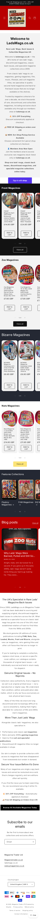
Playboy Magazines (7, 503)
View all (20, 250)
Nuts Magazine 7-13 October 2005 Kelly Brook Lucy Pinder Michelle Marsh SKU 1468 (9, 434)
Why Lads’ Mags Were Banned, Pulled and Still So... (19, 554)
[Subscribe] (33, 841)
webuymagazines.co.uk (14, 866)
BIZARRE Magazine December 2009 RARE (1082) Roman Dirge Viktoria (26, 367)
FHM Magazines (25, 502)
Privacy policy (18, 907)
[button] (4, 17)
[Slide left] (15, 243)
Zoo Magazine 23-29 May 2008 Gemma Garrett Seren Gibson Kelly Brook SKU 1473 (9, 291)
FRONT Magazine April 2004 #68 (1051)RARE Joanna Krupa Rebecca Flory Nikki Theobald (26, 216)
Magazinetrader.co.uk (13, 860)
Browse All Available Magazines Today (20, 808)
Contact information (21, 914)
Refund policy (29, 907)
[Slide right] (24, 243)
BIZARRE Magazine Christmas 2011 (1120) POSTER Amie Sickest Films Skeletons (9, 367)
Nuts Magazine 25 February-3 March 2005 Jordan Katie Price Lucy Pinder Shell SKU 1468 (26, 434)
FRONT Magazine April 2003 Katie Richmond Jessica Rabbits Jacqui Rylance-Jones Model (9, 216)
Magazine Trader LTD (19, 904)
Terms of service (14, 910)
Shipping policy (27, 910)
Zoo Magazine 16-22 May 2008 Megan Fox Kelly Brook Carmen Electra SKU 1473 (26, 291)
